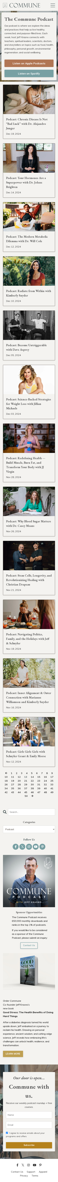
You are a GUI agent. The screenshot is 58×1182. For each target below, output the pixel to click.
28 (19, 784)
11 (12, 776)
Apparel (43, 1171)
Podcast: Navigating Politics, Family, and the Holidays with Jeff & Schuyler (27, 638)
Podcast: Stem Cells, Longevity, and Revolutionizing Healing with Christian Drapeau (29, 580)
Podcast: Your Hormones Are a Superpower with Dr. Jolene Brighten (26, 182)
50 (26, 795)
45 (25, 792)
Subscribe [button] (29, 1145)
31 (38, 784)
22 (32, 780)
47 (38, 792)
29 (25, 784)
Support (31, 1171)
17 (51, 776)
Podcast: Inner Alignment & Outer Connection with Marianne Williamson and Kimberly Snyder (28, 697)
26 (6, 784)
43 (12, 792)
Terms (35, 1175)
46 (32, 792)
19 (12, 780)
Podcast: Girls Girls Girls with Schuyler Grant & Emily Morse (26, 754)
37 (25, 788)
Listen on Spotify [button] (29, 73)
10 (6, 776)
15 (38, 776)
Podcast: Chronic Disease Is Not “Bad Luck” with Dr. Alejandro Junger (27, 123)
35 (12, 788)
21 (25, 780)
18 (6, 780)
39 (38, 788)
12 (19, 776)
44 (19, 792)
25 (51, 780)
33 (51, 784)
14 (32, 776)
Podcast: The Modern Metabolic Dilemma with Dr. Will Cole (27, 239)
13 (25, 776)
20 (19, 780)
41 (51, 788)
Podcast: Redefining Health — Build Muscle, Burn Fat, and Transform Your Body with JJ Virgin (25, 465)
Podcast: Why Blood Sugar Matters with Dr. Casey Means (28, 523)
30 (32, 784)
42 (6, 792)
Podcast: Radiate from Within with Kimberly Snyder (28, 293)
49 (51, 792)
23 (38, 780)
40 (45, 788)
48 (45, 792)
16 (45, 776)
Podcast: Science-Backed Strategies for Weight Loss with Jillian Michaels (28, 403)
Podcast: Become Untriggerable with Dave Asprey (26, 347)
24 (45, 780)
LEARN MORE (13, 1053)
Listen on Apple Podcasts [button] (29, 63)
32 (45, 784)
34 (6, 788)
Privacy (24, 1175)
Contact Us (29, 945)
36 (19, 788)
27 (12, 784)
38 (32, 788)
